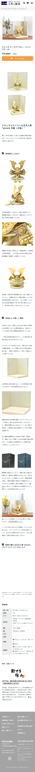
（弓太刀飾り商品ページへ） (15, 521)
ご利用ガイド (6, 716)
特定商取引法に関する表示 (25, 726)
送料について (6, 727)
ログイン (20, 729)
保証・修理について (23, 716)
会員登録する (21, 733)
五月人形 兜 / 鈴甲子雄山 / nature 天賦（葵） (16, 8)
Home (2, 8)
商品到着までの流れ (7, 720)
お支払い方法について (8, 723)
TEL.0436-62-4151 (25, 741)
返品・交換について (7, 730)
